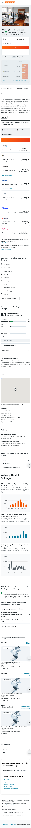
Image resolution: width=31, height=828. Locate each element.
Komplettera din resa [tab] (9, 770)
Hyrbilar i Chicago (8, 782)
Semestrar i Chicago (9, 784)
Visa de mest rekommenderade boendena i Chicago (25, 706)
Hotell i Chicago (8, 786)
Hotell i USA (25, 823)
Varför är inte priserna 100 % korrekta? (12, 815)
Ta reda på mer (6, 242)
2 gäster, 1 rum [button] (7, 43)
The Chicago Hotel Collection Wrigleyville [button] (12, 662)
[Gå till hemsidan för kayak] (10, 2)
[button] (2, 2)
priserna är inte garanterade (8, 804)
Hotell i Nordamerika (16, 823)
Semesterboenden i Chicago (11, 788)
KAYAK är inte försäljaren (9, 809)
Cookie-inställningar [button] (6, 249)
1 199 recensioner (22, 32)
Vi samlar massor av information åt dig (12, 812)
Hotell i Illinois (5, 824)
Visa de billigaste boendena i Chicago (25, 674)
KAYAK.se (3, 823)
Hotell (8, 823)
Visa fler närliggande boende (24, 642)
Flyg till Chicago (8, 780)
